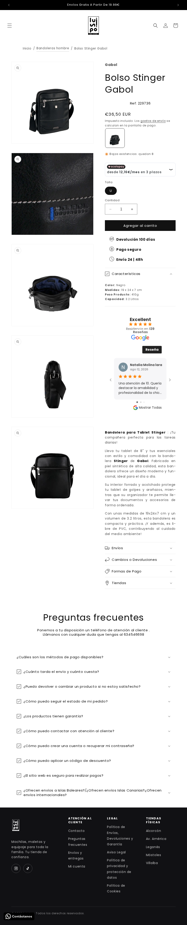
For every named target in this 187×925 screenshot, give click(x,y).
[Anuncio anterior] (9, 5)
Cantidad (112, 200)
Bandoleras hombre (52, 48)
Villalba (152, 863)
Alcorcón (153, 830)
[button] (10, 26)
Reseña (151, 349)
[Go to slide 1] (137, 402)
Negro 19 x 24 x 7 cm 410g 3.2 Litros (123, 286)
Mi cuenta (76, 866)
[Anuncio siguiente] (178, 5)
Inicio (27, 48)
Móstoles (153, 855)
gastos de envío (153, 121)
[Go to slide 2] (140, 402)
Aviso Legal (116, 852)
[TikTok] (27, 868)
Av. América (156, 838)
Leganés (153, 847)
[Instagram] (16, 868)
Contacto (76, 830)
